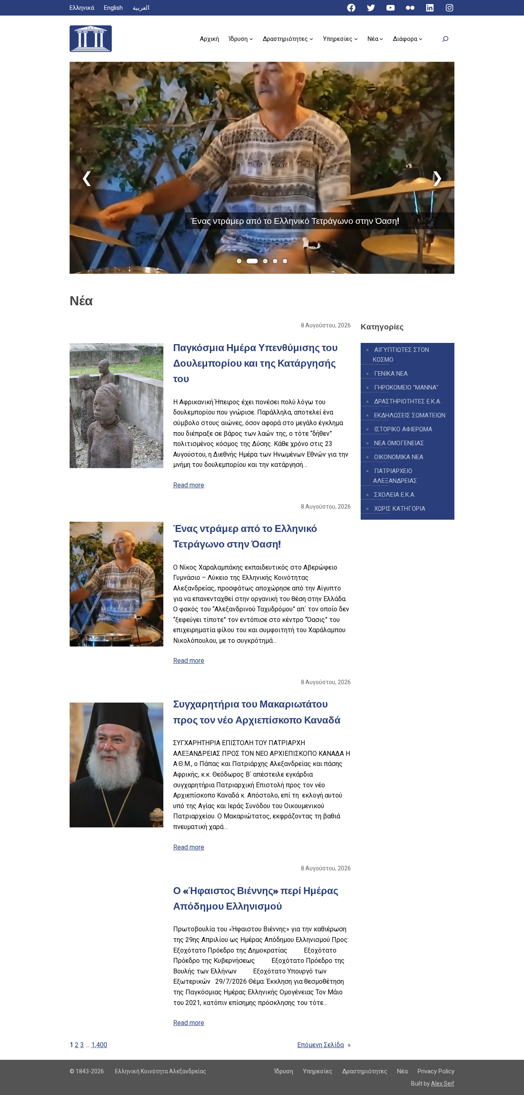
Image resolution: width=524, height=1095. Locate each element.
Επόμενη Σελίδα (324, 1045)
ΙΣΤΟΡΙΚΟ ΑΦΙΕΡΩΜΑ (403, 429)
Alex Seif (442, 1083)
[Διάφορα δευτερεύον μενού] (420, 39)
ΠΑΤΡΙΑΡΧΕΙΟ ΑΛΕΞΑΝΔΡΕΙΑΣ (395, 475)
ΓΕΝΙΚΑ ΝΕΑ (391, 373)
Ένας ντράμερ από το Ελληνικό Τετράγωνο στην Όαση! (295, 221)
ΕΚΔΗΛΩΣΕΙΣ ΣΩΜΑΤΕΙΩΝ (409, 415)
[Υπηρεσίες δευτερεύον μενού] (356, 39)
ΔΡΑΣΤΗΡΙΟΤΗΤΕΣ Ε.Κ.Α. (407, 401)
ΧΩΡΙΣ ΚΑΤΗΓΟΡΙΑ (399, 508)
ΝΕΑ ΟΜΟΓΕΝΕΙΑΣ (399, 443)
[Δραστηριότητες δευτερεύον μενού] (311, 39)
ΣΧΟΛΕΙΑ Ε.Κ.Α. (395, 494)
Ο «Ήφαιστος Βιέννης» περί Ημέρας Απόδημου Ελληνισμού (255, 898)
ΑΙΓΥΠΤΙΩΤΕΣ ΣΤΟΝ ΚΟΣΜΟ (401, 354)
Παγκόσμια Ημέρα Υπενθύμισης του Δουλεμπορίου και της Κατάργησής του (255, 363)
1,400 (99, 1045)
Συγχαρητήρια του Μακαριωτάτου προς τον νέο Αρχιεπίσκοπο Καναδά (257, 711)
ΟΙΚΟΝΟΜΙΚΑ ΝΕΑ (398, 457)
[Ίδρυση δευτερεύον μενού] (251, 39)
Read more (188, 485)
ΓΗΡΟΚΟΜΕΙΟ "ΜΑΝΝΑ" (406, 387)
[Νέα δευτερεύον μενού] (381, 39)
